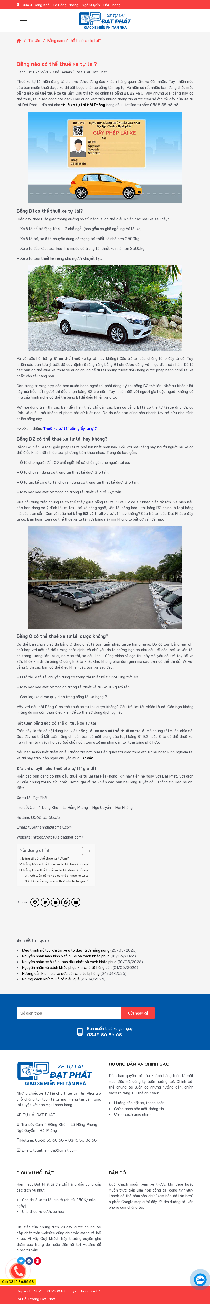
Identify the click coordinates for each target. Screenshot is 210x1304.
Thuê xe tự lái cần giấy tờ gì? (70, 428)
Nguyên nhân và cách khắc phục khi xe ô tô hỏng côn (67, 967)
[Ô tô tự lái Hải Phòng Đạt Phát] (105, 20)
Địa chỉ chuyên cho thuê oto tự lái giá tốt (60, 881)
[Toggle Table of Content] (84, 851)
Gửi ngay (136, 1013)
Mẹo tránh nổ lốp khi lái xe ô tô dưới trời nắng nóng (65, 950)
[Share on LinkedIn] (75, 902)
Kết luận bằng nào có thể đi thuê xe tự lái (59, 875)
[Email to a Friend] (55, 902)
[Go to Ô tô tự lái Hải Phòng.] (22, 40)
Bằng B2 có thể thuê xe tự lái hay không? (56, 864)
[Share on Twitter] (45, 902)
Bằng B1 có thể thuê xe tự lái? (45, 858)
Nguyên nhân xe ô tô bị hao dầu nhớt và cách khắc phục (69, 961)
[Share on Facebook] (34, 902)
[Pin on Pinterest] (65, 902)
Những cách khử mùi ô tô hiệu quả (51, 978)
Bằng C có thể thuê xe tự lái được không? (56, 870)
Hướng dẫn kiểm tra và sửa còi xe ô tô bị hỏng (61, 973)
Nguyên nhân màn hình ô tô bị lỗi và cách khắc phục (66, 955)
